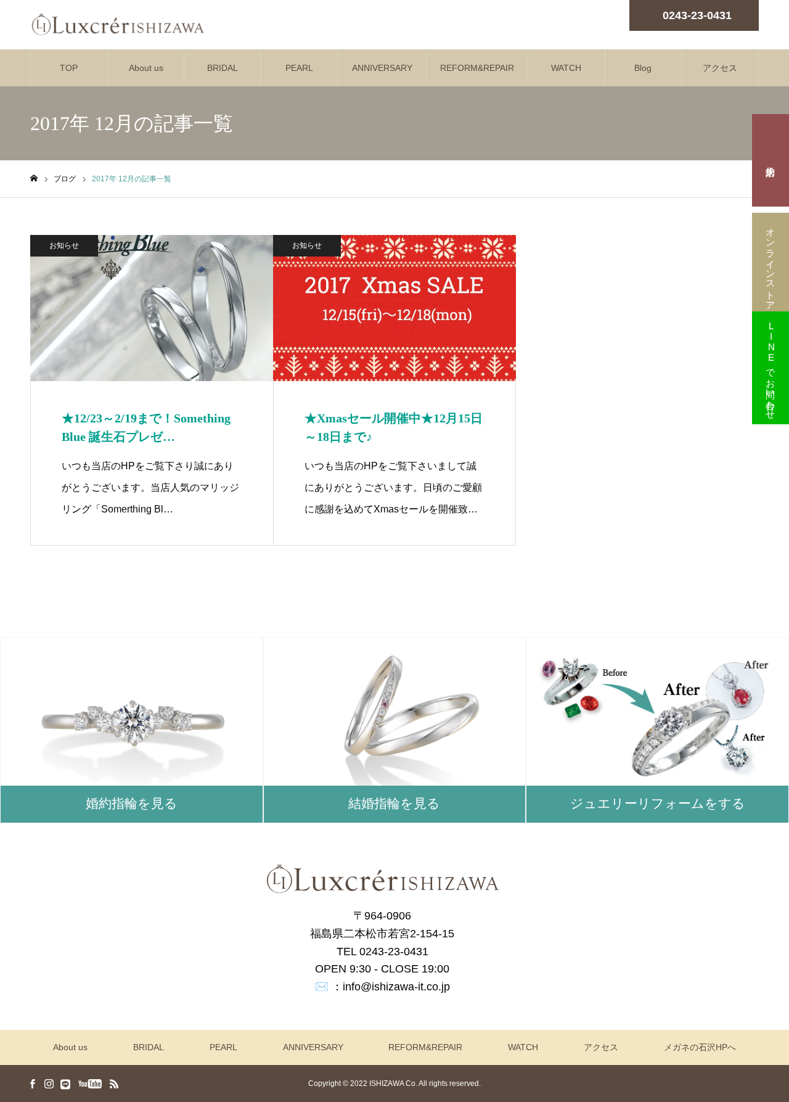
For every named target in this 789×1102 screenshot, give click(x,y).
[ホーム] (34, 179)
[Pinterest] (65, 1083)
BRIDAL (222, 68)
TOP (69, 68)
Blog (643, 68)
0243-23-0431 (697, 15)
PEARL (299, 68)
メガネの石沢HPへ (700, 1047)
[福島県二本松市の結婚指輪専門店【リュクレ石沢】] (117, 24)
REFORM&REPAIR (477, 68)
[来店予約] (770, 160)
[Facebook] (32, 1083)
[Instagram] (49, 1083)
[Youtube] (90, 1083)
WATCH (566, 68)
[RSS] (114, 1083)
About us (146, 68)
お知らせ (64, 245)
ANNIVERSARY (382, 68)
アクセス (720, 68)
